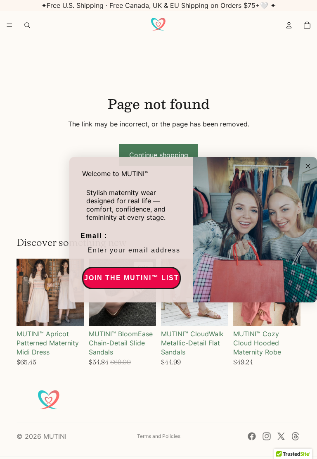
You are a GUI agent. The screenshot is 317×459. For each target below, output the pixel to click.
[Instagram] (267, 436)
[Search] (27, 25)
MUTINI (54, 436)
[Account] (289, 25)
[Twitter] (281, 436)
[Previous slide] (26, 292)
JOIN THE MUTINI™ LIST (131, 277)
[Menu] (9, 25)
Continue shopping (158, 155)
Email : (93, 235)
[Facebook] (252, 436)
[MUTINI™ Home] (158, 25)
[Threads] (295, 436)
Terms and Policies (158, 436)
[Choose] (71, 313)
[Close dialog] (308, 166)
